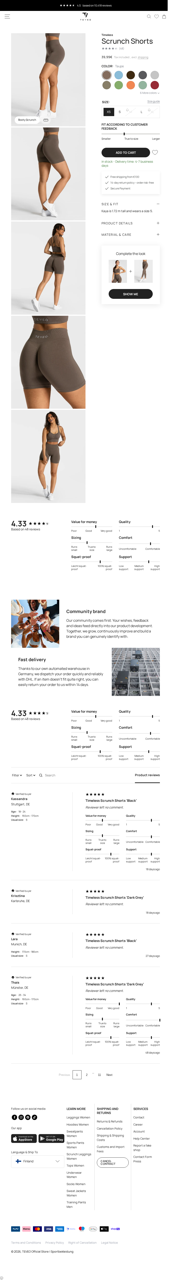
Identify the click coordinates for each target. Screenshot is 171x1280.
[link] (160, 16)
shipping (141, 57)
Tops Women (74, 1165)
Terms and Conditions (26, 1243)
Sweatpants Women (73, 1133)
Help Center (139, 1138)
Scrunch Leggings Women (77, 1156)
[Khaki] (105, 85)
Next (108, 1065)
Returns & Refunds (108, 1121)
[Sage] (140, 85)
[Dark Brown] (128, 75)
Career (135, 1124)
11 (97, 1065)
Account (136, 1131)
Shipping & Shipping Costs (108, 1137)
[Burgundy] (151, 85)
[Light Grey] (151, 75)
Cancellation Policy (108, 1128)
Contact (136, 1117)
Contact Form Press (140, 1159)
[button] (7, 16)
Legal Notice (109, 1243)
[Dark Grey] (140, 75)
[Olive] (116, 85)
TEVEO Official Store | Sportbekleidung (47, 1251)
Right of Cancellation (82, 1243)
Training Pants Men (75, 1204)
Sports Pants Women (74, 1145)
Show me (128, 293)
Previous (62, 1065)
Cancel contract (106, 1162)
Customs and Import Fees (109, 1149)
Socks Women (74, 1184)
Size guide (150, 101)
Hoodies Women (76, 1124)
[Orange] (128, 85)
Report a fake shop (140, 1147)
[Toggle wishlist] (152, 152)
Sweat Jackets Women (75, 1193)
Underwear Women (72, 1174)
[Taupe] (105, 75)
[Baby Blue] (116, 75)
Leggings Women (77, 1117)
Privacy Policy (54, 1243)
